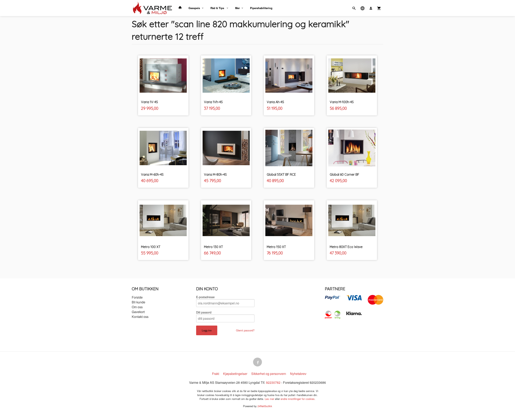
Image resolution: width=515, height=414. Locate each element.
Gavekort (138, 311)
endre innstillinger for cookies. (298, 399)
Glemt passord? (245, 330)
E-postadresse (205, 297)
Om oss (137, 307)
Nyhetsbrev (298, 373)
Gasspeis (194, 8)
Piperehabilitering (261, 8)
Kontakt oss (140, 316)
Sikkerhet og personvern (268, 373)
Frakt (215, 373)
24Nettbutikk (265, 406)
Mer (237, 8)
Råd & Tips (217, 8)
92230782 (273, 382)
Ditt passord (203, 312)
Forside (137, 297)
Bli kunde (138, 302)
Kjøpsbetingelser (235, 373)
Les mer (270, 399)
